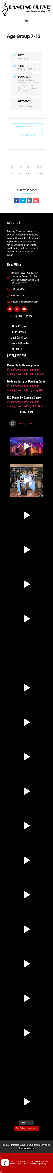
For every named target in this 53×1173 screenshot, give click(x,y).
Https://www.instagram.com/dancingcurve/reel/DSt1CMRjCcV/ (25, 371)
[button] (26, 21)
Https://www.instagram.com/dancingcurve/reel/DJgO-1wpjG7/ (25, 387)
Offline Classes (18, 326)
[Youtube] (24, 309)
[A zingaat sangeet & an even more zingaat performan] (26, 446)
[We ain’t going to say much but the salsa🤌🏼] (26, 687)
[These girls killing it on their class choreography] (26, 756)
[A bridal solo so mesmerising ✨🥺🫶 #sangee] (26, 549)
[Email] (36, 200)
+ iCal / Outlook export (27, 135)
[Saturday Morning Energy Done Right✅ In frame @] (26, 584)
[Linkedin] (29, 200)
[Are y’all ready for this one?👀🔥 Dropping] (26, 722)
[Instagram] (17, 309)
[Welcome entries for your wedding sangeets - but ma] (26, 998)
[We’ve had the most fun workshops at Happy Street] (26, 618)
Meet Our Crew (19, 337)
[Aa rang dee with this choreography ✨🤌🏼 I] (26, 515)
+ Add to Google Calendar (27, 126)
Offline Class (26, 106)
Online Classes (18, 332)
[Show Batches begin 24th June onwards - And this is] (26, 653)
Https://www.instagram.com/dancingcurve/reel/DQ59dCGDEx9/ (26, 404)
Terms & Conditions (21, 343)
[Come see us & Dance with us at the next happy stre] (26, 963)
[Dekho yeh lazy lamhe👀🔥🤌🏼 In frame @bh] (26, 1101)
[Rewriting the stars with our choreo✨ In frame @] (26, 791)
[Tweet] (23, 200)
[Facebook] (10, 309)
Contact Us (16, 349)
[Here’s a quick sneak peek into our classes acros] (26, 825)
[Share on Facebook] (17, 200)
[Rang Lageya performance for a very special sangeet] (26, 480)
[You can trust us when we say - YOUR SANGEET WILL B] (26, 894)
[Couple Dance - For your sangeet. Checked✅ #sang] (26, 929)
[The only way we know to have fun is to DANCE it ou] (26, 1032)
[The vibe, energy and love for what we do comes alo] (26, 1067)
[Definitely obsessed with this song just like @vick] (26, 860)
